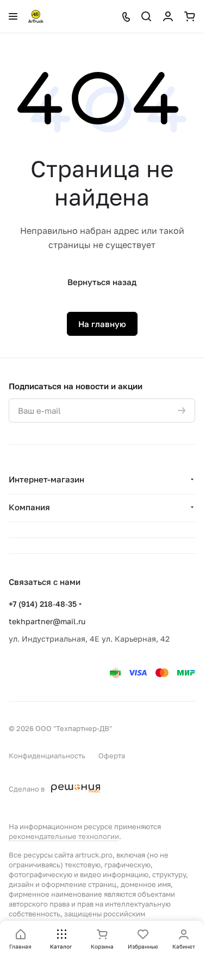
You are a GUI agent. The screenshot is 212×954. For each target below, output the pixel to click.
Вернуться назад (101, 282)
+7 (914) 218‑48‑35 (43, 603)
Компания (29, 507)
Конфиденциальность (47, 755)
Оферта (111, 755)
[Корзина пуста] (189, 16)
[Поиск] (146, 16)
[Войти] (168, 16)
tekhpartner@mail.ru (47, 621)
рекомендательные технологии (64, 836)
